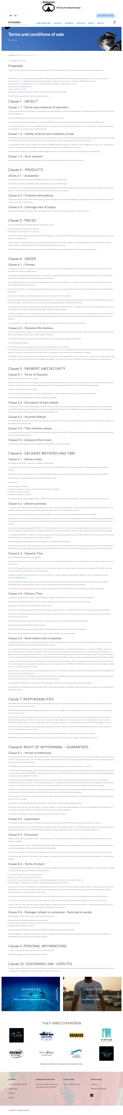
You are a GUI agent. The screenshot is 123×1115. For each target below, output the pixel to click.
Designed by (69, 23)
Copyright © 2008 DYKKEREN (19, 1110)
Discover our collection (91, 999)
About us (100, 23)
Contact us (94, 1084)
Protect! (91, 23)
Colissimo (11, 524)
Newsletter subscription (98, 1089)
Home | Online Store (43, 23)
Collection (58, 23)
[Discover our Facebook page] (91, 1095)
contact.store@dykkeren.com (22, 86)
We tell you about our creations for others (30, 999)
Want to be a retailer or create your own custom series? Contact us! (47, 1085)
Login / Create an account (105, 15)
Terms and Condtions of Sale (18, 1084)
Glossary (11, 1097)
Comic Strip (81, 23)
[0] (114, 23)
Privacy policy (13, 1089)
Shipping (11, 1093)
